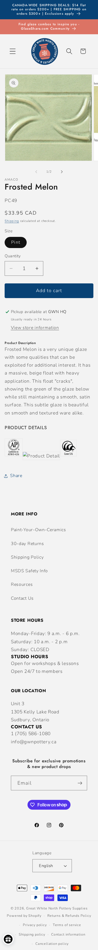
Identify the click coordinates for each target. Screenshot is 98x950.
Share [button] (16, 476)
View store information (35, 328)
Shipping (12, 221)
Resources (22, 584)
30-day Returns (27, 544)
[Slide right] (62, 172)
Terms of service (67, 925)
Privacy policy (35, 925)
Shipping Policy (27, 557)
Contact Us (22, 598)
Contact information (68, 934)
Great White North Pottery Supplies (56, 908)
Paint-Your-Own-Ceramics (38, 530)
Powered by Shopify (24, 915)
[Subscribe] (80, 783)
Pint (15, 242)
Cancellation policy (52, 943)
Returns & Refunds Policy (69, 915)
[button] (13, 51)
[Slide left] (36, 172)
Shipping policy (32, 934)
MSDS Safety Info (29, 571)
